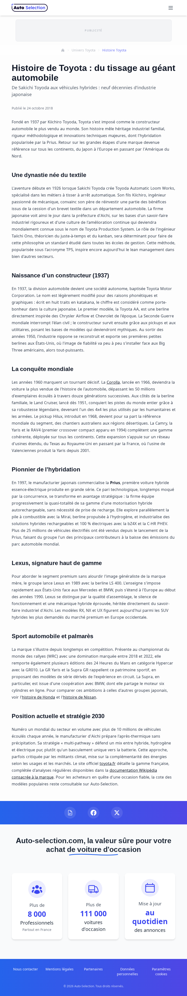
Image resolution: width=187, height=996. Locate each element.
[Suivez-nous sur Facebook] (93, 813)
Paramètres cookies (161, 971)
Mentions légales (60, 969)
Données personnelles (127, 971)
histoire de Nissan (79, 697)
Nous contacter (25, 969)
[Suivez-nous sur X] (117, 813)
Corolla (113, 382)
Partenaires (93, 969)
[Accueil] (63, 50)
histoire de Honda (38, 697)
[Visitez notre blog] (70, 813)
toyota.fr (108, 763)
